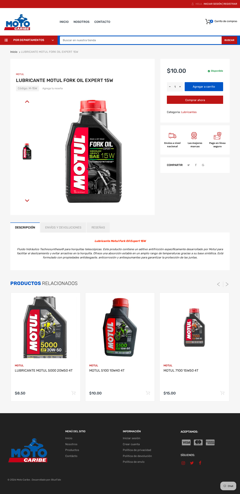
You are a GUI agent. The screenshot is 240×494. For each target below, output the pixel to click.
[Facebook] (196, 165)
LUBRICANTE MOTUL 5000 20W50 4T (44, 370)
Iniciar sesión (213, 3)
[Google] (203, 165)
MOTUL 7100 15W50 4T (181, 370)
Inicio (13, 52)
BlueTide (56, 479)
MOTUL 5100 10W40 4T (106, 370)
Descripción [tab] (25, 227)
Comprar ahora (195, 100)
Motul (20, 74)
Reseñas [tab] (98, 227)
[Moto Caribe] (17, 21)
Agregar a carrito (204, 86)
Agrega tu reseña (52, 88)
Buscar (229, 40)
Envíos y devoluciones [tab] (63, 227)
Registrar (230, 3)
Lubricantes (189, 112)
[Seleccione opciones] (73, 393)
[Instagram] (183, 463)
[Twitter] (188, 165)
